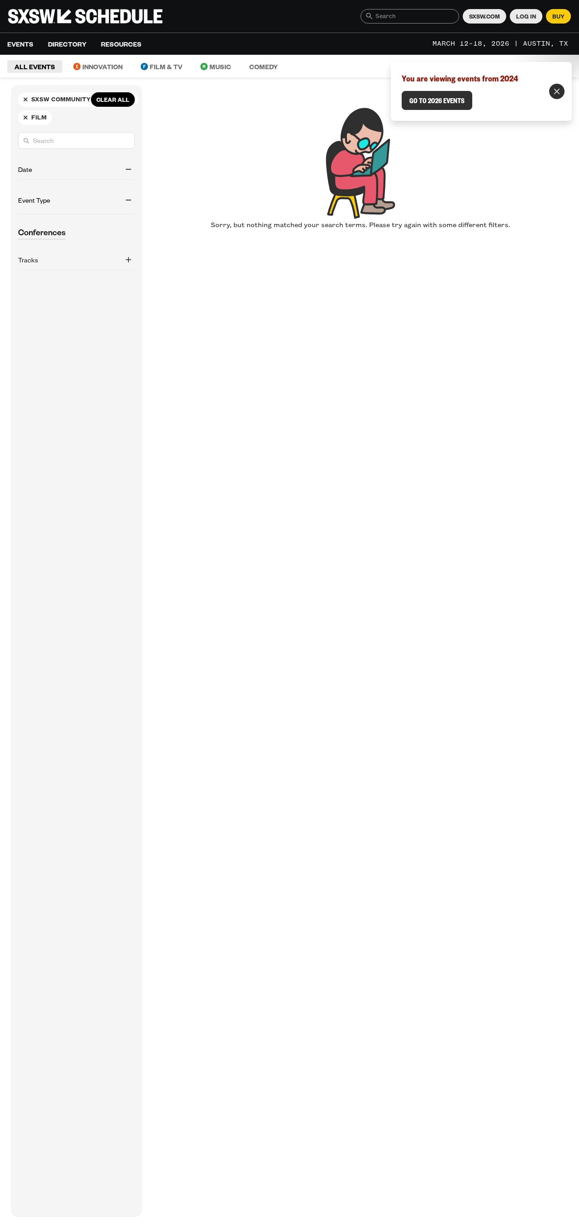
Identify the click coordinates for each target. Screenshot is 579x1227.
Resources (121, 44)
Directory (67, 44)
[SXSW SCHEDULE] (85, 16)
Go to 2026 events (437, 100)
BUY (558, 16)
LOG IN (526, 16)
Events (20, 44)
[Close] (557, 91)
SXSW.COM (484, 16)
